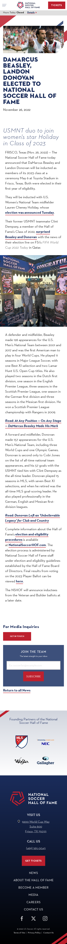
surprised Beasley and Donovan (27, 234)
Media (33, 895)
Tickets (56, 5)
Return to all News (16, 690)
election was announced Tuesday (29, 212)
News (33, 873)
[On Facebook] (21, 918)
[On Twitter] (33, 918)
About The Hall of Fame (33, 880)
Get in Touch (17, 636)
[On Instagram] (45, 918)
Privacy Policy (34, 933)
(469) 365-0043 (36, 848)
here (19, 581)
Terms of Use (19, 933)
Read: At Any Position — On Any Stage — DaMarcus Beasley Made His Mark (33, 423)
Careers (33, 902)
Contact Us (33, 909)
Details (31, 12)
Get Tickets (33, 860)
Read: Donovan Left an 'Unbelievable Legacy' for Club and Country (32, 518)
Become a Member (33, 887)
